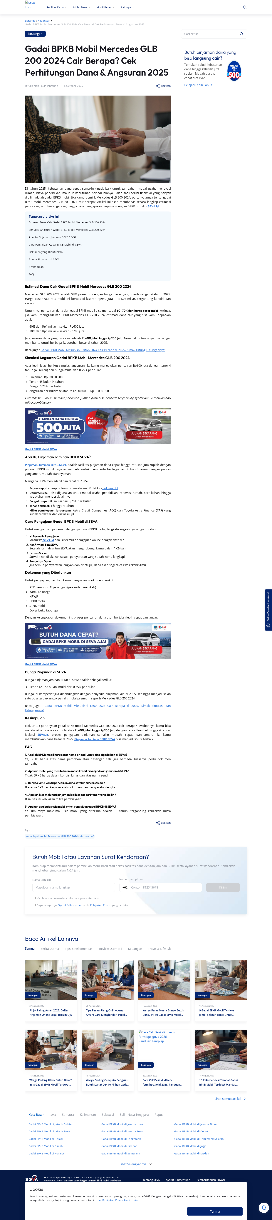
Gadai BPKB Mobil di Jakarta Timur (195, 1124)
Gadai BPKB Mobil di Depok (191, 1131)
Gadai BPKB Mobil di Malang (46, 1153)
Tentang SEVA (151, 1180)
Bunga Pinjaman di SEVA (44, 259)
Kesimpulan (36, 267)
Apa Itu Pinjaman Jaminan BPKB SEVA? (52, 237)
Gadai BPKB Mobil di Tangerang (121, 1139)
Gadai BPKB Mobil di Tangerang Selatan (199, 1139)
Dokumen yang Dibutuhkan (46, 252)
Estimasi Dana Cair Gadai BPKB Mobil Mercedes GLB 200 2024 (67, 222)
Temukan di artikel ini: (44, 216)
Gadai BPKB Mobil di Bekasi (46, 1139)
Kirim (223, 887)
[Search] (241, 34)
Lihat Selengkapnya (133, 1164)
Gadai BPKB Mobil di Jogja (190, 1146)
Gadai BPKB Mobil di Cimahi (46, 1146)
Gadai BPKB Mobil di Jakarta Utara (122, 1124)
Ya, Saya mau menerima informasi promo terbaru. (68, 898)
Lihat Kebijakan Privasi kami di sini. (117, 1200)
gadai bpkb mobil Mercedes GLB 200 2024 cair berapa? (60, 836)
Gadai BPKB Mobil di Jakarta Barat (50, 1131)
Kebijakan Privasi (100, 905)
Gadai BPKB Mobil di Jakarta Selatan (51, 1124)
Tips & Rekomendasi (79, 949)
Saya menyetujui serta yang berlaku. (83, 905)
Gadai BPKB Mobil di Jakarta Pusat (122, 1131)
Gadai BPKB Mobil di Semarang (120, 1153)
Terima (215, 1211)
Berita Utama (50, 949)
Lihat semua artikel (228, 1099)
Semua (30, 949)
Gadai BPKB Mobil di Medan (191, 1153)
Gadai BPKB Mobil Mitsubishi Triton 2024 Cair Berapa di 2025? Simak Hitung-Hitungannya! (103, 350)
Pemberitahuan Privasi (211, 1180)
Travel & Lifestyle (160, 949)
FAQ (31, 274)
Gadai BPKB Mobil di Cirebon (119, 1146)
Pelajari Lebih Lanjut (198, 85)
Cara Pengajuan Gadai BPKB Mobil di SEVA (55, 244)
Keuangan (135, 949)
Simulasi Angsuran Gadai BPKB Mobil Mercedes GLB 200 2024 (67, 229)
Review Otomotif (110, 949)
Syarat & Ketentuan (70, 905)
